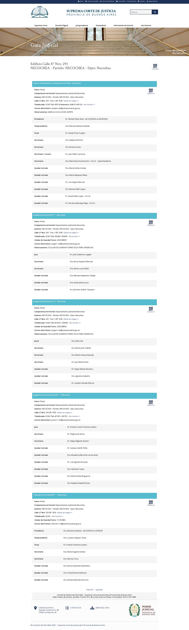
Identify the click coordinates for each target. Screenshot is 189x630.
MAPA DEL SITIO (102, 608)
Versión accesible (92, 1)
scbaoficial (132, 1)
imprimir (90, 589)
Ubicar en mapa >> (71, 101)
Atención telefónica (108, 1)
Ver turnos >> (89, 104)
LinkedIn (142, 1)
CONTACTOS (75, 608)
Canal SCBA (121, 1)
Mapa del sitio (153, 1)
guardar (99, 589)
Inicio (81, 1)
